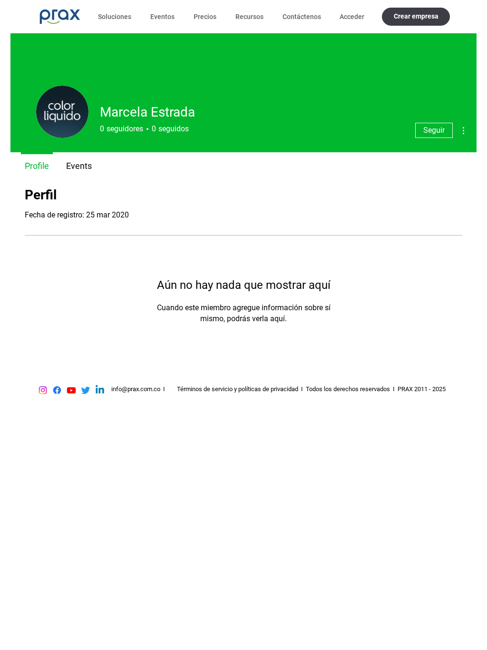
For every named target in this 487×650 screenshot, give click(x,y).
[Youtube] (71, 390)
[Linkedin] (100, 390)
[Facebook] (57, 390)
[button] (117, 16)
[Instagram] (43, 390)
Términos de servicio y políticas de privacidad (237, 389)
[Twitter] (85, 390)
